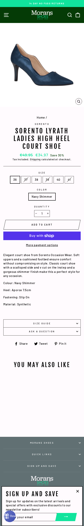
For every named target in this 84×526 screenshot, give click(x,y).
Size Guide (42, 323)
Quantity (42, 206)
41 (69, 179)
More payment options (42, 245)
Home (41, 117)
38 (36, 179)
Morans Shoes (42, 442)
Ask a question (42, 331)
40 (59, 179)
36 (15, 179)
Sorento (42, 124)
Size (42, 172)
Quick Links (42, 454)
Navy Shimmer (42, 196)
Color (42, 189)
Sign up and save (42, 466)
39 (47, 179)
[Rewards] (10, 516)
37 (26, 179)
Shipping (35, 159)
